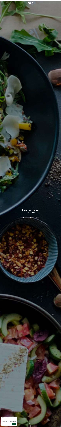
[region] (9, 421)
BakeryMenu (30, 217)
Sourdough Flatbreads (37, 217)
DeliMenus (23, 217)
